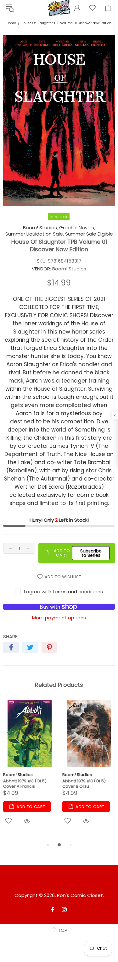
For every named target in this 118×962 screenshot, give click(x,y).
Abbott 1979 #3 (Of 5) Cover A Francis (25, 783)
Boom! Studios (18, 774)
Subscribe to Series (91, 553)
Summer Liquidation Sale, (34, 234)
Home (11, 23)
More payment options (59, 618)
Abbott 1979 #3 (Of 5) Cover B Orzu (84, 783)
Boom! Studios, (40, 228)
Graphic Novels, (77, 228)
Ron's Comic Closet (80, 895)
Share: (10, 636)
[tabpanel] (29, 770)
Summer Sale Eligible (89, 234)
